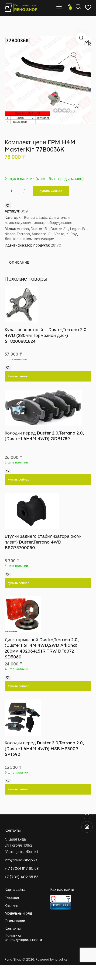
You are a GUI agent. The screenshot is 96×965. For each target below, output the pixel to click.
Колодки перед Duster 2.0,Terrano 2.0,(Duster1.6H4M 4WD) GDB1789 (44, 436)
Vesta (59, 233)
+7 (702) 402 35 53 (21, 876)
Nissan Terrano (17, 233)
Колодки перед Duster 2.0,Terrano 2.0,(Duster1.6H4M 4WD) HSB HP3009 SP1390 (44, 748)
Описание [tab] (19, 262)
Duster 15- (40, 228)
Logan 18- (78, 228)
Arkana (23, 228)
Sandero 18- (42, 233)
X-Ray (71, 233)
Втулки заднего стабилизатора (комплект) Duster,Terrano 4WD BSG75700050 (43, 541)
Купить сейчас (51, 191)
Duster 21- (59, 228)
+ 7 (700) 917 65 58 (22, 868)
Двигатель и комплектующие (29, 239)
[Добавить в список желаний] (8, 205)
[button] (81, 37)
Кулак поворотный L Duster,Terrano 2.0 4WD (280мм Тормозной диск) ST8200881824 (45, 335)
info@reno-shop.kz (21, 860)
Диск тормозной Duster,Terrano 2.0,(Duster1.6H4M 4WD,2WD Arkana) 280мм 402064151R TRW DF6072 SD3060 (42, 648)
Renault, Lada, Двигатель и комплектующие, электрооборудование (38, 220)
